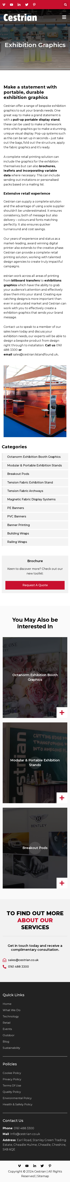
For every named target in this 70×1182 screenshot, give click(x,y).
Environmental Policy (17, 1098)
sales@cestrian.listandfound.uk (35, 354)
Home (7, 1004)
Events (7, 1029)
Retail (6, 1022)
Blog (6, 1041)
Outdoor (8, 1035)
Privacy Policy (12, 1079)
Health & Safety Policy (17, 1104)
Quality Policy (12, 1091)
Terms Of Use (12, 1085)
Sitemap (43, 1176)
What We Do (11, 1010)
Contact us (11, 327)
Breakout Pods (35, 848)
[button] (65, 4)
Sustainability (11, 1048)
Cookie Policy (12, 1073)
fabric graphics (19, 147)
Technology (11, 1016)
